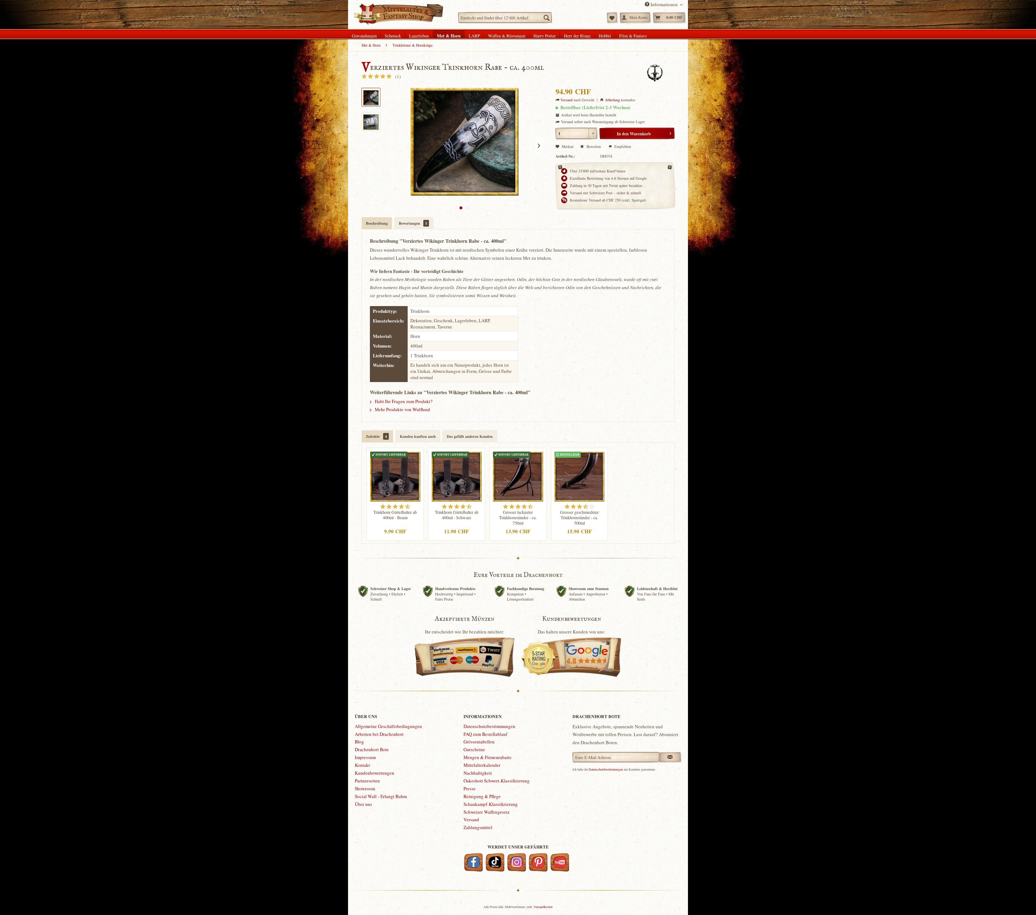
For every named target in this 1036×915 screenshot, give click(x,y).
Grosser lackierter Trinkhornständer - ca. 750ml (518, 518)
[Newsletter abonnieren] (670, 757)
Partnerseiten (367, 781)
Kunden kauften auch (418, 436)
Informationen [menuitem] (664, 4)
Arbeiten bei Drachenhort (379, 734)
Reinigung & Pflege (482, 796)
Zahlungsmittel (478, 827)
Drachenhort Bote (372, 749)
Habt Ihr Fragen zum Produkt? (403, 401)
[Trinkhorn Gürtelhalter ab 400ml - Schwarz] (457, 475)
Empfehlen (622, 146)
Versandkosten (543, 906)
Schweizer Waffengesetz (487, 812)
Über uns (363, 804)
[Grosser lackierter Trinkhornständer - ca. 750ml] (518, 475)
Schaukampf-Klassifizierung (491, 804)
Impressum (365, 757)
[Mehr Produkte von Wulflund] (654, 73)
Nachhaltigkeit (478, 773)
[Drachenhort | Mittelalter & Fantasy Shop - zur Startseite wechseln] (398, 14)
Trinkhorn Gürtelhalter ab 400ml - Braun (395, 515)
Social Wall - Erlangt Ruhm (381, 796)
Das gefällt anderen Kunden (470, 436)
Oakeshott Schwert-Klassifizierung (497, 781)
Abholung (612, 99)
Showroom (365, 788)
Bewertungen (413, 223)
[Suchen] (546, 17)
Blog (359, 742)
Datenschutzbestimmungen (489, 726)
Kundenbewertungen (374, 773)
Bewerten (593, 146)
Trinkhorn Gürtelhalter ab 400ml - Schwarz (456, 515)
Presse (470, 788)
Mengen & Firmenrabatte (488, 757)
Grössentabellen (479, 742)
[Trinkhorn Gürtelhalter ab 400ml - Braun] (395, 475)
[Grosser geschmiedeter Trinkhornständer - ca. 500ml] (579, 475)
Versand (566, 99)
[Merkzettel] (612, 17)
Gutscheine (474, 749)
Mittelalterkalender (482, 765)
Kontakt (362, 765)
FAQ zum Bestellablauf (485, 734)
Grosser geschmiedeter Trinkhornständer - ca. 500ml (579, 518)
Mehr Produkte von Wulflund (402, 409)
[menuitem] (505, 17)
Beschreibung (377, 223)
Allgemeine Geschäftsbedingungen (388, 726)
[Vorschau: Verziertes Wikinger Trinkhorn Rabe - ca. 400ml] (371, 97)
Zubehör (376, 436)
